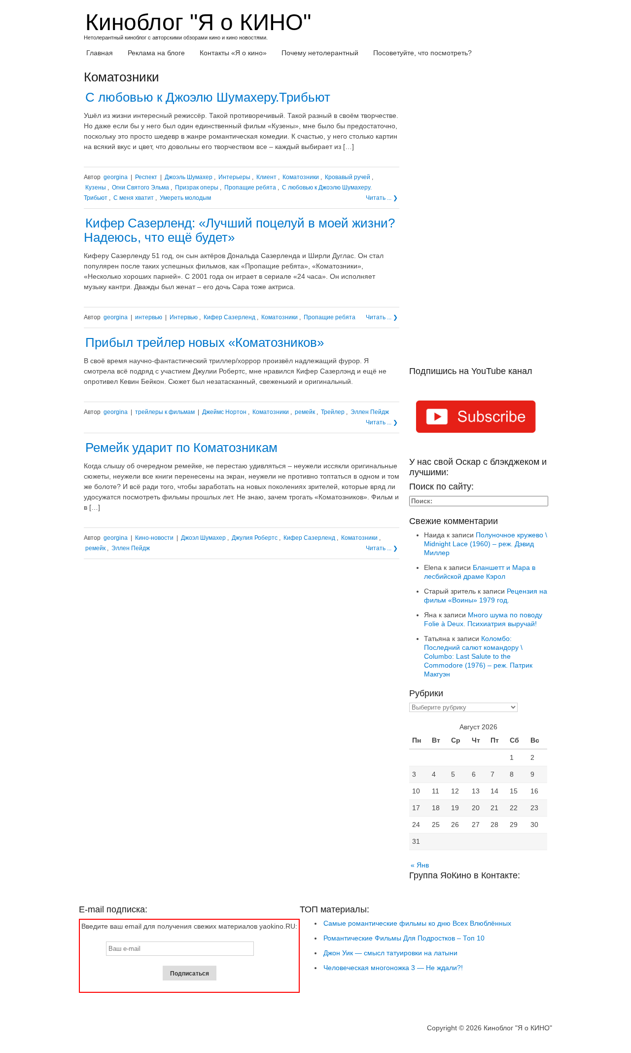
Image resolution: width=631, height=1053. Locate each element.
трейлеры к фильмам (165, 412)
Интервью (184, 317)
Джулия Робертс (255, 537)
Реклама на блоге (156, 53)
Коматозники (300, 177)
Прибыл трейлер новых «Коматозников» (204, 342)
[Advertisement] (478, 218)
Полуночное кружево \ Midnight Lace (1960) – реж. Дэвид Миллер (485, 544)
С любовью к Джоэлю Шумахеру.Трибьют (207, 97)
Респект (146, 177)
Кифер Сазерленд (229, 317)
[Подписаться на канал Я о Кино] (478, 418)
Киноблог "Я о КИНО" (198, 22)
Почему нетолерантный (319, 53)
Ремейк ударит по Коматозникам (181, 447)
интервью (148, 317)
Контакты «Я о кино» (233, 53)
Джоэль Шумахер (188, 177)
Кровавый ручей (347, 177)
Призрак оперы (196, 187)
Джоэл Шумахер (203, 537)
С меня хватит (133, 197)
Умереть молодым (185, 197)
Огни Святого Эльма (140, 187)
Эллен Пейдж (370, 412)
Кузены (95, 187)
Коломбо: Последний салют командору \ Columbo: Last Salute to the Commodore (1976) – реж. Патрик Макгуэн (478, 656)
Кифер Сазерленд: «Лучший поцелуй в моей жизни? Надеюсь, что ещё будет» (239, 230)
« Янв (420, 865)
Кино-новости (154, 537)
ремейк (305, 412)
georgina (116, 177)
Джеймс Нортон (224, 412)
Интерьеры (234, 177)
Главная (99, 53)
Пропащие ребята (250, 187)
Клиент (266, 177)
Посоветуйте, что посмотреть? (422, 53)
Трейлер (333, 412)
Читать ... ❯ (382, 197)
